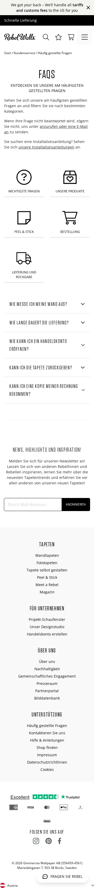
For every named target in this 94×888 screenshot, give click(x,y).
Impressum (47, 754)
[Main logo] (21, 37)
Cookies (47, 769)
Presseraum (47, 683)
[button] (58, 37)
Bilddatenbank (47, 698)
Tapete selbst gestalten (47, 570)
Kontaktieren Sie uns (47, 732)
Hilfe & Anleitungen (47, 740)
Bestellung (70, 232)
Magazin (47, 591)
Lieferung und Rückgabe (24, 274)
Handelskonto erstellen (47, 634)
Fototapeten (47, 562)
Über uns (47, 661)
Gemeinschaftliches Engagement (47, 676)
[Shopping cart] (71, 37)
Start (7, 53)
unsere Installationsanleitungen (46, 147)
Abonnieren (76, 504)
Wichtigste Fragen (24, 191)
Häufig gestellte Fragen (47, 725)
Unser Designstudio (47, 626)
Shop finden (47, 747)
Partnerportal (47, 690)
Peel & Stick (24, 232)
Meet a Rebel (47, 584)
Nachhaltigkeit (47, 668)
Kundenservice (24, 53)
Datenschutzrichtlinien (47, 762)
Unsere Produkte (70, 191)
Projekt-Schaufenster (47, 619)
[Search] (46, 37)
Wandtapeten (47, 555)
